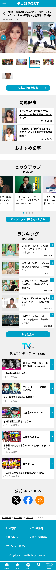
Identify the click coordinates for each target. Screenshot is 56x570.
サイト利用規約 (39, 537)
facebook (28, 500)
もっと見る (28, 334)
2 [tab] (26, 213)
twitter (16, 500)
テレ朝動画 (37, 528)
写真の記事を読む (28, 87)
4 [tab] (32, 213)
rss (39, 500)
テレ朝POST (28, 4)
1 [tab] (23, 213)
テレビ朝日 (10, 528)
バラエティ (18, 518)
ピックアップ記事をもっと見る (28, 219)
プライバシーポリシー (16, 546)
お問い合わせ (12, 537)
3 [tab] (29, 213)
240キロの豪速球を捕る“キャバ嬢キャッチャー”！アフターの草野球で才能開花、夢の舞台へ (32, 518)
